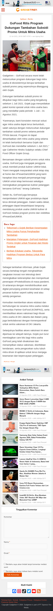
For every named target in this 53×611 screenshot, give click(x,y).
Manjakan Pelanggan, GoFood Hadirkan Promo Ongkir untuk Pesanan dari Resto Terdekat (27, 243)
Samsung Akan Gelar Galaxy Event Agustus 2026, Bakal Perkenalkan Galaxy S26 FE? (33, 437)
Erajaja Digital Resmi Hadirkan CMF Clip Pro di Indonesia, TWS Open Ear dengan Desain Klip (34, 425)
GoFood (7, 361)
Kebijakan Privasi (25, 600)
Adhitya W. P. (41, 418)
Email (7, 553)
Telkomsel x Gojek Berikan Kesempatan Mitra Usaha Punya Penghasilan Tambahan (27, 231)
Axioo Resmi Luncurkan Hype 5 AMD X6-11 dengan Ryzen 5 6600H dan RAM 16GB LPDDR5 (34, 401)
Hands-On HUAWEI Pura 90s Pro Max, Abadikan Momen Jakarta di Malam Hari (33, 473)
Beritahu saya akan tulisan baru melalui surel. (24, 571)
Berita (30, 19)
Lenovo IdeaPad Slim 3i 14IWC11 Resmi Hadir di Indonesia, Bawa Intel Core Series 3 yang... (34, 461)
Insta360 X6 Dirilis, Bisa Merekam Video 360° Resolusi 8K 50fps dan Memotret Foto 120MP (33, 497)
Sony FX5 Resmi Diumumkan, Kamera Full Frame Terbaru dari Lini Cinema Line (34, 485)
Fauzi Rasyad (41, 395)
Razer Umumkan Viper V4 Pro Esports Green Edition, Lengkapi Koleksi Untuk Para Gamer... (33, 449)
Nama (7, 542)
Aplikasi (23, 19)
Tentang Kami (6, 600)
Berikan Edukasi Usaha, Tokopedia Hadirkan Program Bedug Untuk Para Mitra (26, 254)
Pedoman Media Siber (9, 602)
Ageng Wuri (39, 36)
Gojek (13, 361)
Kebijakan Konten (40, 600)
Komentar (8, 517)
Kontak (15, 600)
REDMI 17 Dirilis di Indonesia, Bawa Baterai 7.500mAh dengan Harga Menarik (34, 413)
